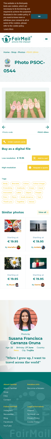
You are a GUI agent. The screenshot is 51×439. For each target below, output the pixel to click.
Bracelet (15, 183)
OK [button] (39, 16)
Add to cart (40, 158)
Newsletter (9, 414)
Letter (18, 193)
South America (27, 197)
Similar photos (13, 212)
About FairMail (10, 388)
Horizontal (7, 193)
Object (28, 193)
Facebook (8, 422)
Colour (26, 183)
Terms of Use (33, 414)
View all (42, 212)
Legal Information (35, 406)
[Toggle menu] (46, 39)
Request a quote (38, 167)
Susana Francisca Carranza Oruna (25, 340)
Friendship (7, 188)
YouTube (8, 426)
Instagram (8, 410)
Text (39, 197)
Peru (5, 197)
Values (31, 202)
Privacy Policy (33, 418)
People (38, 193)
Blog (6, 418)
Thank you (7, 202)
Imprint (30, 410)
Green (31, 188)
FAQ (6, 396)
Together (20, 202)
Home (7, 52)
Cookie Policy (33, 422)
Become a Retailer (35, 388)
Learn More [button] (8, 29)
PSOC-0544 (32, 52)
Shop (13, 52)
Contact (7, 400)
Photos (21, 52)
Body (5, 183)
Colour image (39, 183)
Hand (40, 188)
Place (14, 197)
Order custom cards (14, 141)
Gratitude (21, 188)
